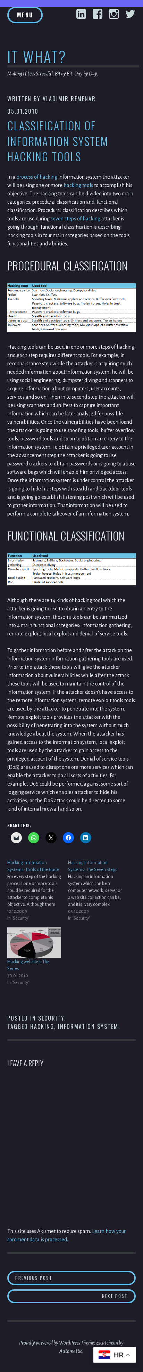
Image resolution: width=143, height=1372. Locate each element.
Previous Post (75, 1277)
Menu (25, 15)
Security (51, 1018)
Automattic (70, 1351)
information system (88, 1026)
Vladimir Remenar (69, 99)
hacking (42, 1026)
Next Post (119, 1295)
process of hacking (37, 177)
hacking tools (78, 185)
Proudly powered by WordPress (49, 1343)
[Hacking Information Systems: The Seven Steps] (98, 890)
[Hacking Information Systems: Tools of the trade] (37, 890)
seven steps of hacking (75, 218)
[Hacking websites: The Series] (34, 942)
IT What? (37, 56)
